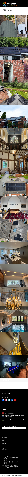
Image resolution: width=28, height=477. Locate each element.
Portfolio (4, 9)
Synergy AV (8, 475)
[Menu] (24, 4)
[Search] (21, 4)
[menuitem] (21, 4)
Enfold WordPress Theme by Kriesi (16, 475)
